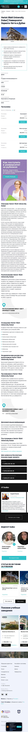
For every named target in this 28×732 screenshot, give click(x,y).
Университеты (18, 671)
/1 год (23, 118)
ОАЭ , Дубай (14, 495)
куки (10, 727)
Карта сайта (4, 721)
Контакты (3, 677)
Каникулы (17, 666)
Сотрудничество (5, 671)
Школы (16, 669)
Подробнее (4, 551)
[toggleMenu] (25, 6)
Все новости (8, 601)
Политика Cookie (12, 721)
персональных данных (13, 729)
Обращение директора (6, 663)
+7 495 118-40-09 (5, 685)
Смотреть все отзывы (14, 517)
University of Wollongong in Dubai (17, 497)
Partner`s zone (4, 680)
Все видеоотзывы (14, 558)
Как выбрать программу (20, 663)
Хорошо (19, 726)
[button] (12, 41)
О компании (4, 666)
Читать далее (5, 510)
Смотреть (22, 122)
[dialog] (14, 726)
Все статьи (20, 601)
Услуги (2, 669)
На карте (16, 698)
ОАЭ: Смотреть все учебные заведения (11, 451)
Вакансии (3, 674)
